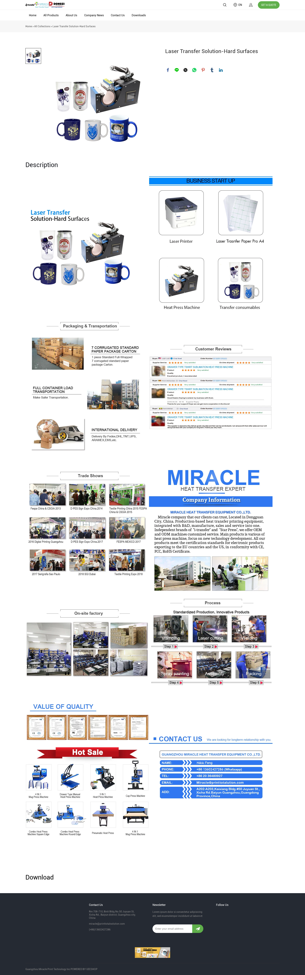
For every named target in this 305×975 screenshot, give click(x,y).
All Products (51, 15)
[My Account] (251, 5)
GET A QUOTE (268, 5)
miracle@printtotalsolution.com (107, 923)
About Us (71, 15)
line (176, 70)
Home (32, 15)
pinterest (203, 70)
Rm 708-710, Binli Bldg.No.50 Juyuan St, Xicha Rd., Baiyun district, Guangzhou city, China (112, 914)
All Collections (42, 26)
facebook (168, 70)
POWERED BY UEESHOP (84, 969)
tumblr (212, 70)
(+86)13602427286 (99, 929)
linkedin (220, 70)
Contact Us (118, 15)
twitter (185, 70)
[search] (224, 5)
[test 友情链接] (152, 952)
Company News (94, 15)
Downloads (139, 15)
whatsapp (194, 70)
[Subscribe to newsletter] (197, 928)
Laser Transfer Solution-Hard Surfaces (74, 26)
